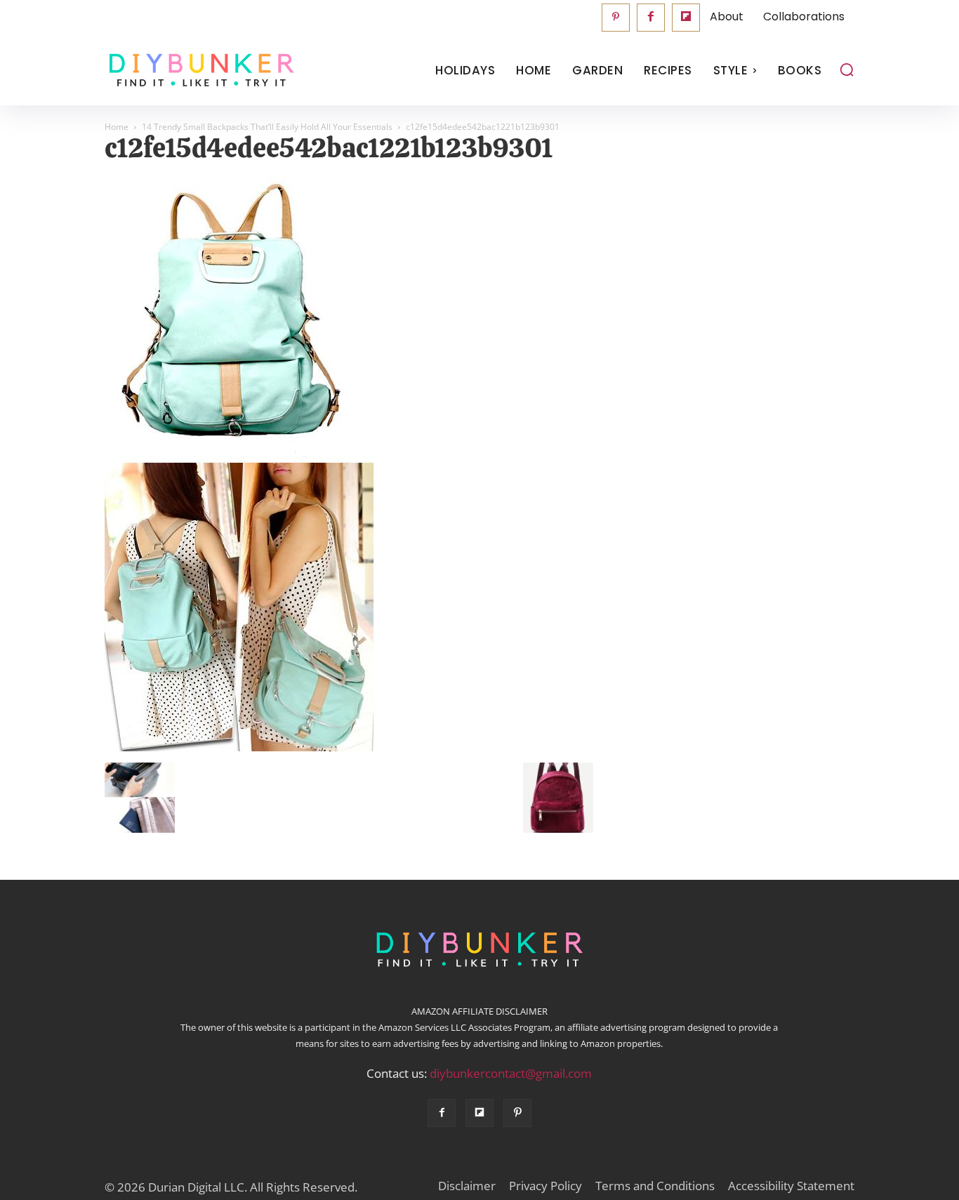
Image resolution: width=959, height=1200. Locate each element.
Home (116, 127)
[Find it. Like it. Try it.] (198, 71)
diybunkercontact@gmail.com (511, 1073)
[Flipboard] (686, 18)
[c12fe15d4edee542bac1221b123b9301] (239, 748)
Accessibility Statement (791, 1186)
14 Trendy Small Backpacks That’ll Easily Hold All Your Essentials (267, 127)
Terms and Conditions (655, 1186)
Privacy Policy (545, 1186)
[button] (846, 69)
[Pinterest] (616, 18)
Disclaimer (467, 1186)
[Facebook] (651, 18)
